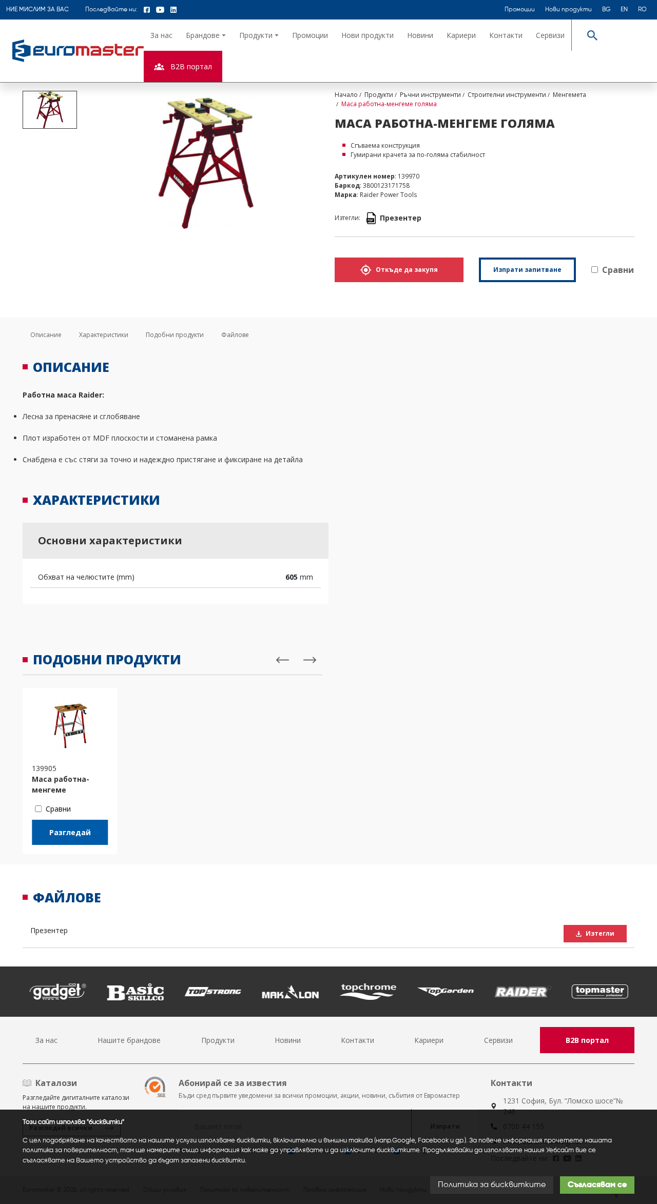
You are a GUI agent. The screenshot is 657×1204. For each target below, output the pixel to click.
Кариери (461, 35)
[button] (206, 35)
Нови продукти (568, 10)
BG (606, 10)
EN (624, 10)
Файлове (235, 334)
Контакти (506, 35)
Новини (420, 35)
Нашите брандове (129, 1040)
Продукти (218, 1040)
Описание (46, 334)
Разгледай (70, 832)
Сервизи (550, 35)
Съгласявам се (597, 1185)
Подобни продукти (175, 334)
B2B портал (587, 1040)
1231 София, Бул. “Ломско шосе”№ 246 (563, 1106)
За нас (161, 35)
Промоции (520, 10)
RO (642, 10)
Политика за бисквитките (492, 1185)
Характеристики (103, 334)
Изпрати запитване (527, 269)
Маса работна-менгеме (60, 784)
